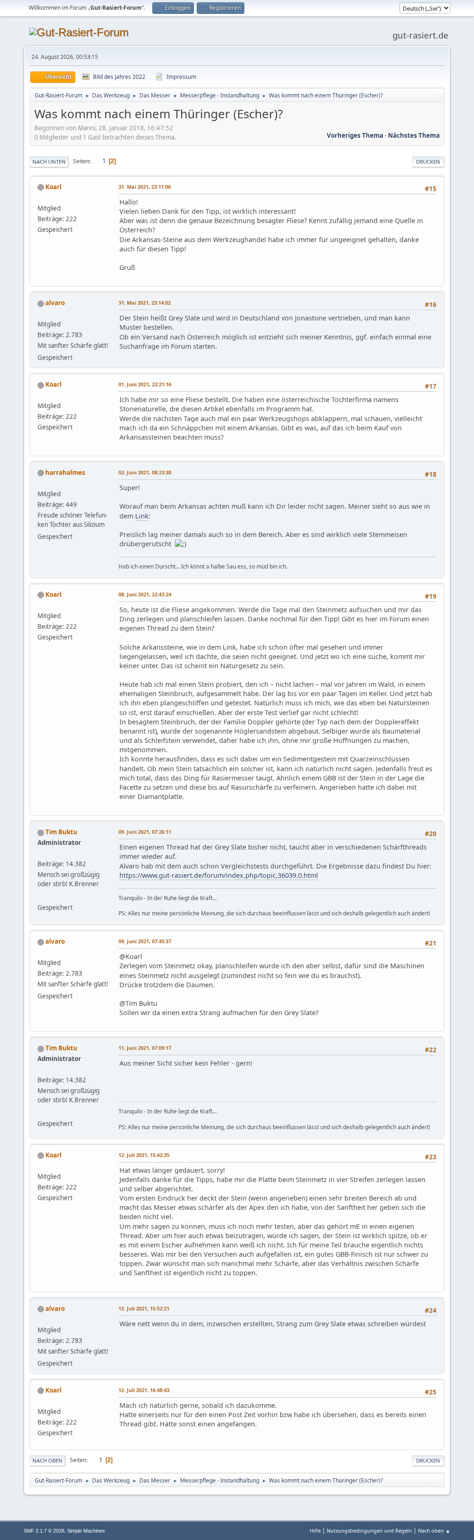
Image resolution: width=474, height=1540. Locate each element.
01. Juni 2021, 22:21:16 (144, 384)
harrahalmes (65, 472)
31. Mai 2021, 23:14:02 (144, 302)
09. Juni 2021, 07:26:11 (144, 831)
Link (142, 515)
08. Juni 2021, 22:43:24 (144, 594)
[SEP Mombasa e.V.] (41, 896)
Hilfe (315, 1530)
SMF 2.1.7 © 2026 (44, 1531)
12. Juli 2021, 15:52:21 (143, 1308)
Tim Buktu (61, 832)
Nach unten (49, 161)
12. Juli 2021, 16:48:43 (143, 1390)
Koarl (53, 187)
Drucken (428, 161)
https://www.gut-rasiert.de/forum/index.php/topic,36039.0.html (218, 875)
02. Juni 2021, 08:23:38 (144, 472)
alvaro (55, 303)
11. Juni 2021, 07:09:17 (144, 1047)
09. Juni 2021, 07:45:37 (144, 941)
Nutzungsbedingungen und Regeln (369, 1530)
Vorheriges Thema (355, 135)
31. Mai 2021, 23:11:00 (144, 186)
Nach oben (47, 1460)
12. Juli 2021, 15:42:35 (143, 1154)
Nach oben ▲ (434, 1530)
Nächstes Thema (414, 135)
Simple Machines (86, 1531)
